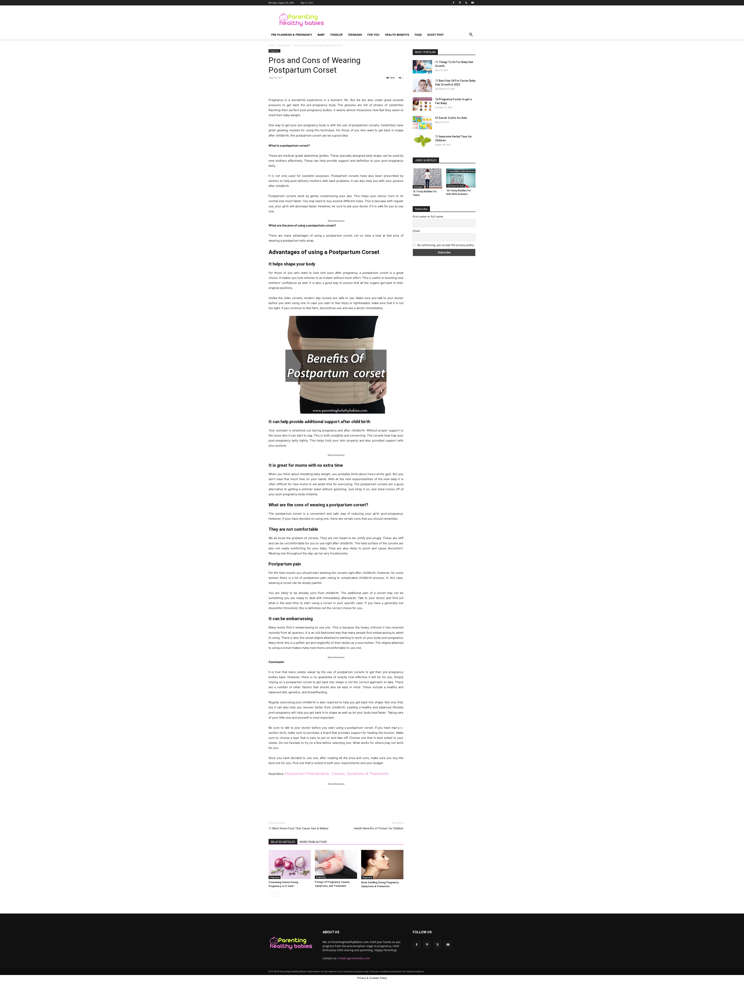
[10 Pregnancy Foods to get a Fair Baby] (422, 104)
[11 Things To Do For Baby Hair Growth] (422, 66)
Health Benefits (397, 34)
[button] (470, 35)
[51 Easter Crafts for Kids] (422, 122)
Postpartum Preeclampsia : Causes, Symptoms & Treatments (337, 773)
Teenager (355, 34)
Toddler (336, 34)
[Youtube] (472, 2)
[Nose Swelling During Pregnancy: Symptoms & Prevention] (382, 864)
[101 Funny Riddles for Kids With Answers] (461, 178)
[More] (332, 86)
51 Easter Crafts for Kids (451, 117)
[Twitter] (466, 2)
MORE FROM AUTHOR (313, 842)
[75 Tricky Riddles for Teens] (427, 178)
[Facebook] (453, 2)
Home (272, 45)
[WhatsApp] (322, 86)
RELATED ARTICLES (283, 842)
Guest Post (435, 34)
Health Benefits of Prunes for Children (378, 828)
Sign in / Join (307, 2)
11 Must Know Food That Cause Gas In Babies (298, 828)
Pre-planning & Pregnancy (291, 34)
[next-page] (277, 894)
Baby (321, 34)
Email (416, 231)
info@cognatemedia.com (354, 958)
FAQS (418, 34)
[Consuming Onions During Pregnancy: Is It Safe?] (290, 864)
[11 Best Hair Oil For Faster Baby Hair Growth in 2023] (422, 85)
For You (373, 34)
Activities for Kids (455, 185)
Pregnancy (284, 45)
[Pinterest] (460, 2)
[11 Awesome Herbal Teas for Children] (422, 141)
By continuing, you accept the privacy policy (445, 245)
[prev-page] (271, 894)
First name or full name (428, 216)
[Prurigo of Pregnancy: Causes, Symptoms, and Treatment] (336, 864)
